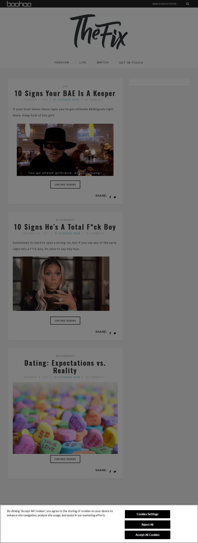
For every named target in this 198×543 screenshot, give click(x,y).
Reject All (147, 524)
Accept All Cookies (148, 534)
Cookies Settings (147, 514)
